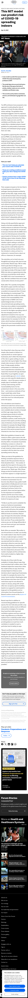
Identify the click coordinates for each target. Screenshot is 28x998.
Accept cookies (14, 683)
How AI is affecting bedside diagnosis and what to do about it (17, 856)
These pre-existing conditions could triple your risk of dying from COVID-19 (14, 171)
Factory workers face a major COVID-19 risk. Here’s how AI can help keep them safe (14, 178)
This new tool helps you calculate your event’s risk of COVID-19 (13, 165)
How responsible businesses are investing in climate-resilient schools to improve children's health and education (17, 872)
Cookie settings (14, 994)
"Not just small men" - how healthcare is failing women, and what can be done (17, 864)
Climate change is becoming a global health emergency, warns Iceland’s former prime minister (17, 879)
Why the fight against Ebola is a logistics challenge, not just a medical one (17, 887)
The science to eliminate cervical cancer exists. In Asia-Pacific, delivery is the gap (13, 845)
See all (24, 824)
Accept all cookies (15, 990)
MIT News (5, 38)
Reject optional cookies (14, 986)
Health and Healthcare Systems (13, 8)
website (18, 376)
